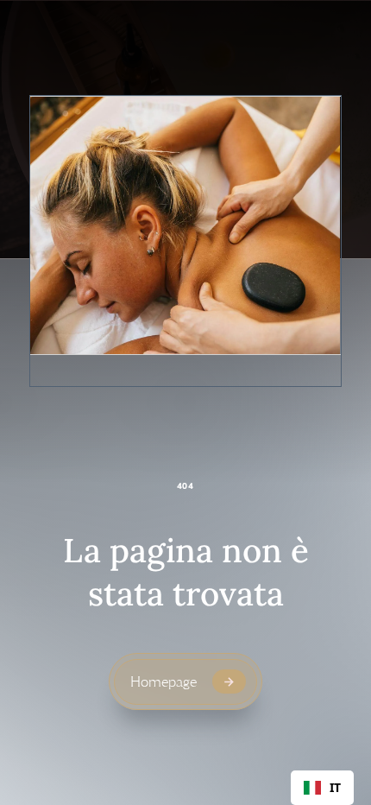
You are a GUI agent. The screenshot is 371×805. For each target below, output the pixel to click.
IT (335, 788)
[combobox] (322, 787)
